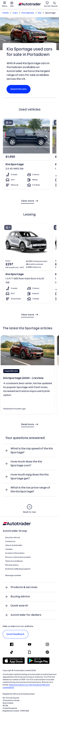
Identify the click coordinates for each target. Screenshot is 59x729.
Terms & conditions (14, 561)
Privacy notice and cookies (18, 557)
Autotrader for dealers (25, 615)
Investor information (14, 553)
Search (54, 6)
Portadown (28, 13)
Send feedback (15, 634)
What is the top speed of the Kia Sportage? (31, 450)
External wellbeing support (17, 569)
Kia (39, 13)
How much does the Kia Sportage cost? (26, 463)
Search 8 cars (18, 89)
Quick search (19, 605)
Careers (9, 549)
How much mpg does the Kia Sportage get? (29, 476)
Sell (11, 6)
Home (6, 13)
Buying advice (20, 596)
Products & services (23, 587)
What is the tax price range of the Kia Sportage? (30, 489)
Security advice (12, 538)
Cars (15, 13)
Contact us (10, 541)
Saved (47, 6)
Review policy (12, 565)
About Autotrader (13, 545)
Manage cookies (13, 575)
